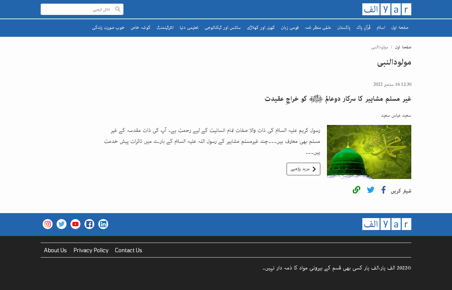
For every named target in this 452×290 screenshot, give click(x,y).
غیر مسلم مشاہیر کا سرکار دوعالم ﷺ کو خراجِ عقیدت (337, 98)
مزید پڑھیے (300, 169)
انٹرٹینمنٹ (165, 27)
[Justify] (117, 9)
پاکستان (343, 27)
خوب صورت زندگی (108, 27)
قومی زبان (290, 27)
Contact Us (128, 250)
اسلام (381, 27)
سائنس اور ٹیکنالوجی (222, 27)
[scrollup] (8, 281)
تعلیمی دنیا (189, 27)
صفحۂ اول (399, 27)
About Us (55, 250)
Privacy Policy (91, 250)
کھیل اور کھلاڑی (261, 27)
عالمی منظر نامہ (318, 27)
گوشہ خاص (141, 27)
